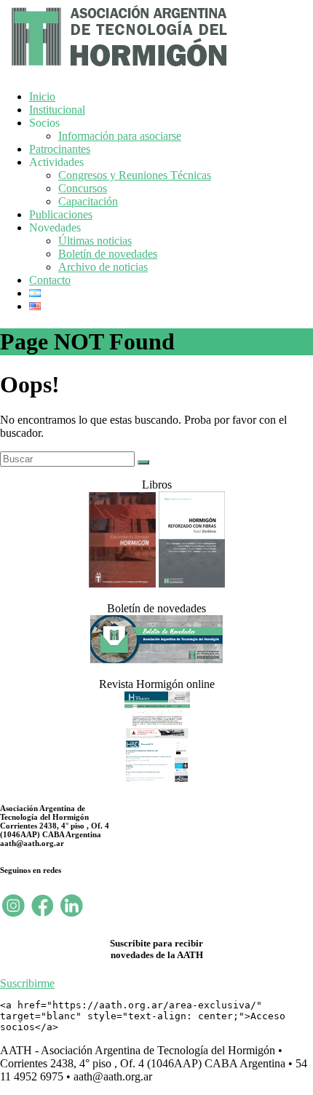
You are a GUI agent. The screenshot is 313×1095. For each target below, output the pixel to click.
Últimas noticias (95, 240)
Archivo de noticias (103, 267)
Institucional (57, 109)
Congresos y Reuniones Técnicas (134, 175)
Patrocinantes (59, 149)
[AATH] (117, 69)
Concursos (82, 188)
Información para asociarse (119, 136)
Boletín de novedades (107, 254)
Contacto (50, 280)
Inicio (42, 96)
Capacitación (88, 201)
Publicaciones (60, 214)
